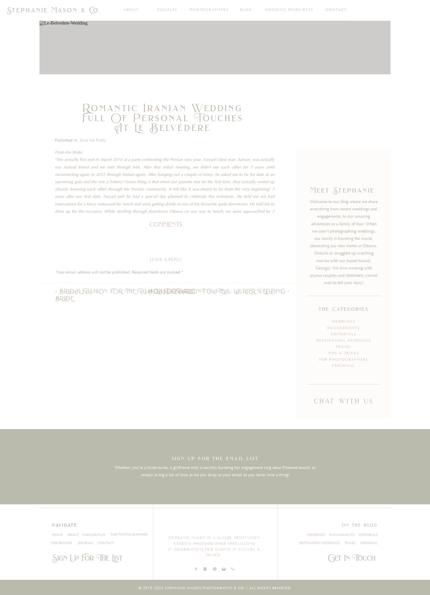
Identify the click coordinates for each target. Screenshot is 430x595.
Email (62, 375)
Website (63, 394)
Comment (66, 283)
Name (63, 357)
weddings (343, 322)
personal (343, 366)
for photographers (343, 360)
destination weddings (343, 341)
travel (343, 347)
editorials (344, 334)
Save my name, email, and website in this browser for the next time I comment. (127, 420)
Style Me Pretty (93, 140)
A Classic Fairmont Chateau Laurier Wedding (216, 291)
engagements (343, 328)
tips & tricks (343, 353)
